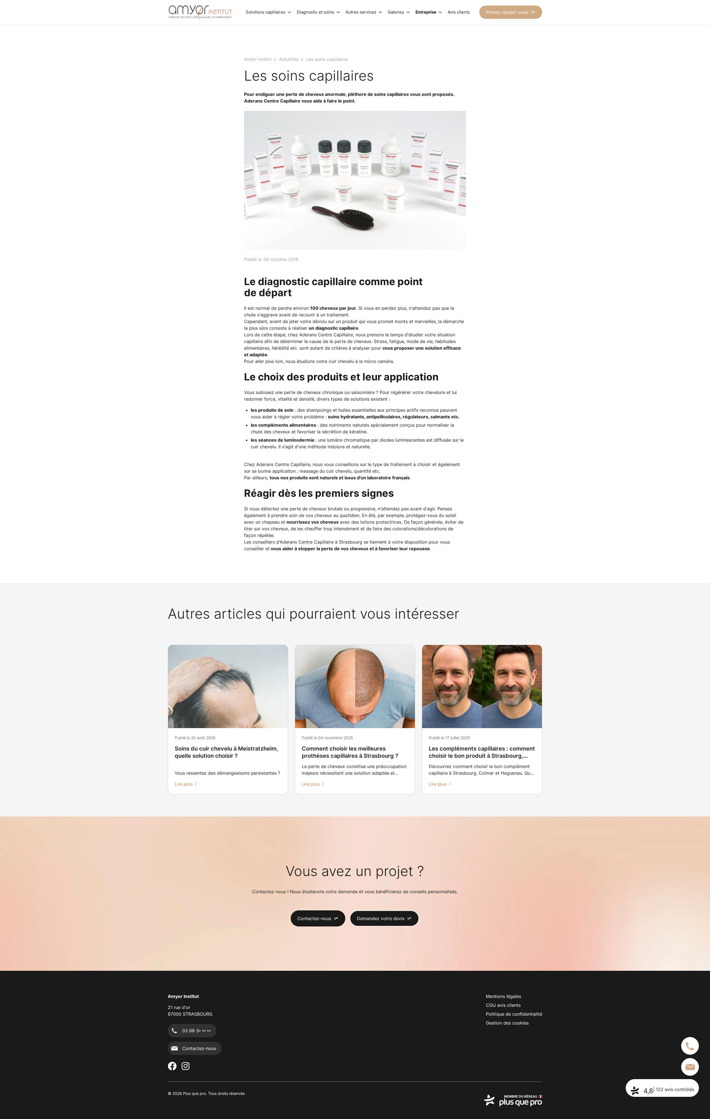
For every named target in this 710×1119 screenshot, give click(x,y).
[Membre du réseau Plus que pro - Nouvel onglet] (513, 1100)
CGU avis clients (503, 1005)
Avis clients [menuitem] (459, 12)
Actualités (288, 59)
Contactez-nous (314, 918)
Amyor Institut (258, 59)
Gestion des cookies (507, 1023)
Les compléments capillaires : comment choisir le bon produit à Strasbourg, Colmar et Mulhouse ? (482, 755)
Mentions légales (503, 996)
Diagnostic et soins (315, 12)
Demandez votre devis (380, 918)
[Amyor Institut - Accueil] (200, 12)
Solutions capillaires (265, 12)
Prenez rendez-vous (507, 12)
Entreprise (425, 12)
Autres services (361, 12)
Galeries (396, 12)
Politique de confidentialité (514, 1014)
